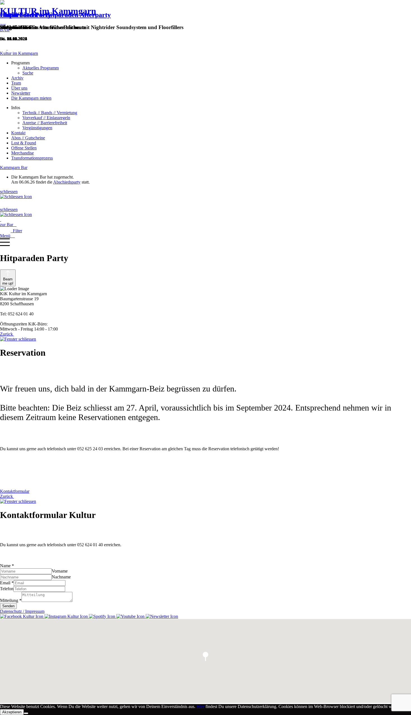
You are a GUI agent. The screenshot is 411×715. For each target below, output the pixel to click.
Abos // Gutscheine (28, 137)
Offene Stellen (24, 148)
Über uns (19, 88)
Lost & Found (23, 142)
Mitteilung (11, 600)
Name (7, 565)
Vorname (60, 571)
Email (7, 582)
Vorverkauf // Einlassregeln (46, 117)
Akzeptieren (12, 712)
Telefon (6, 588)
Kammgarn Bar (13, 167)
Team (16, 83)
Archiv (17, 78)
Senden (8, 606)
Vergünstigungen (37, 127)
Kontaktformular (14, 491)
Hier (200, 706)
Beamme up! (7, 281)
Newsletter (20, 93)
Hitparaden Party (25, 14)
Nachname (61, 577)
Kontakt (18, 132)
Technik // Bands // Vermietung (49, 112)
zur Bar (8, 224)
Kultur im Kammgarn (19, 53)
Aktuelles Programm (40, 67)
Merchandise (22, 153)
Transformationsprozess (32, 158)
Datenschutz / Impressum (22, 611)
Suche (27, 73)
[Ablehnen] (26, 713)
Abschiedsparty (67, 182)
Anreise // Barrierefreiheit (44, 122)
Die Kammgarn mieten (31, 98)
